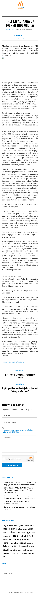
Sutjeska (30, 549)
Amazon (5, 362)
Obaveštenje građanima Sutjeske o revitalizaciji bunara (17, 502)
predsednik (14, 543)
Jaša (4, 532)
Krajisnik (12, 535)
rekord (21, 362)
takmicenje (6, 553)
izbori (20, 529)
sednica (31, 546)
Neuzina (5, 539)
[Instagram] (21, 588)
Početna (8, 30)
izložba (25, 528)
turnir (19, 553)
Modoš (31, 536)
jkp (19, 532)
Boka (11, 525)
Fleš (13, 30)
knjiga (28, 532)
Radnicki (6, 546)
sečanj (6, 549)
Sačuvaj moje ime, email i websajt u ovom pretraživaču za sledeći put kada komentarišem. (18, 431)
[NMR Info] (20, 5)
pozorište (6, 542)
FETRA (32, 525)
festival (26, 525)
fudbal (5, 528)
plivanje (12, 362)
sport (24, 550)
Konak (33, 532)
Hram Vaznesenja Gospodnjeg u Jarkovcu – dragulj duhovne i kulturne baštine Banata (20, 483)
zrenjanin (31, 553)
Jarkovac (31, 528)
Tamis (13, 553)
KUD (18, 536)
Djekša (21, 525)
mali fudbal (24, 536)
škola (4, 556)
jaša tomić (12, 532)
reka (17, 362)
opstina (16, 539)
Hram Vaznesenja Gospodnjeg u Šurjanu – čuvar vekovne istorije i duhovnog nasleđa (19, 497)
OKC (10, 539)
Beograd (5, 525)
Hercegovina (13, 528)
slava (19, 550)
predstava (22, 542)
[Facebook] (18, 588)
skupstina (13, 549)
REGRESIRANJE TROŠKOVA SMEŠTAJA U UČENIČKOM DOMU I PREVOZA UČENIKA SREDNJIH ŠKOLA (18, 490)
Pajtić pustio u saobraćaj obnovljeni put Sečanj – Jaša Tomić (20, 389)
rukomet (24, 546)
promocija (30, 543)
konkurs (5, 536)
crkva (15, 525)
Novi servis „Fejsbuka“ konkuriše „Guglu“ (20, 376)
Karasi (23, 532)
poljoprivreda (24, 539)
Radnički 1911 (15, 546)
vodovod (24, 553)
